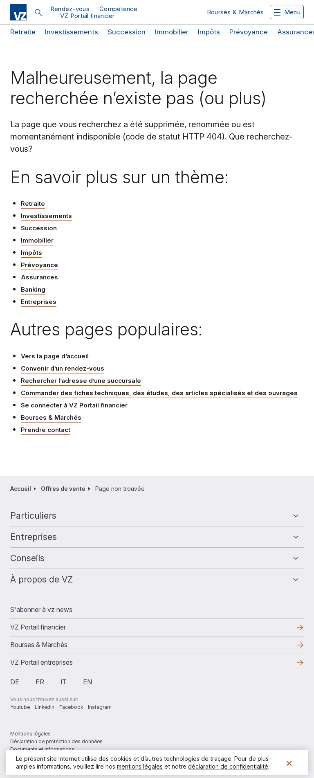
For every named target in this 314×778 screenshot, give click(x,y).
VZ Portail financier (87, 16)
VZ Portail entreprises (54, 664)
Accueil (20, 488)
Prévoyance (248, 32)
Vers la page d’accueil (55, 356)
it (64, 682)
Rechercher (38, 13)
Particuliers (33, 515)
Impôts (209, 32)
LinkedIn (44, 707)
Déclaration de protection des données (56, 741)
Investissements (71, 32)
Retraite (23, 32)
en (87, 682)
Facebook (71, 707)
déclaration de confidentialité (228, 766)
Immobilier (171, 32)
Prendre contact (45, 430)
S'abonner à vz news (41, 609)
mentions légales (140, 766)
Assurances (39, 277)
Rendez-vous (70, 9)
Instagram (100, 707)
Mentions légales (30, 734)
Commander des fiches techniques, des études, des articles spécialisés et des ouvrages (159, 393)
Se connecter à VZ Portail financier (74, 405)
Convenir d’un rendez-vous (62, 368)
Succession (127, 32)
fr (40, 682)
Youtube (20, 707)
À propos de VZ (41, 579)
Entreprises (38, 302)
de (14, 682)
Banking (33, 289)
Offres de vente (63, 488)
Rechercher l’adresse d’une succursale (81, 381)
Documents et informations (42, 749)
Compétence (118, 9)
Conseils (27, 558)
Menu (292, 12)
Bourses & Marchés (235, 12)
